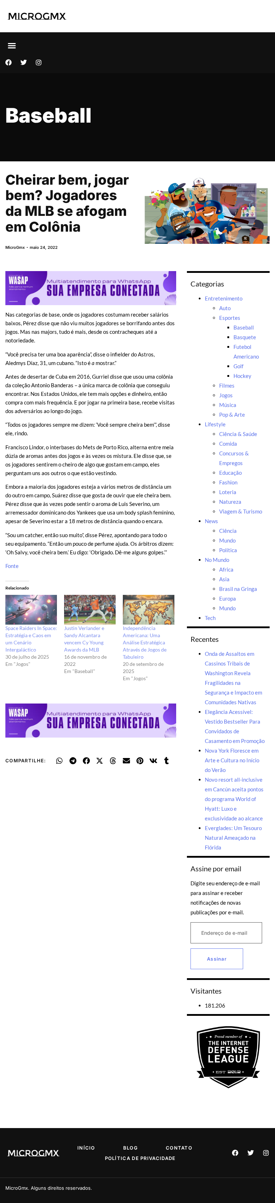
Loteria (227, 492)
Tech (210, 618)
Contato (179, 1148)
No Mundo (217, 559)
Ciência (228, 530)
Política (228, 550)
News (211, 521)
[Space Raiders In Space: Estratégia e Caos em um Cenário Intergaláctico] (31, 609)
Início (86, 1148)
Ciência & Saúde (238, 434)
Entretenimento (223, 298)
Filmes (227, 385)
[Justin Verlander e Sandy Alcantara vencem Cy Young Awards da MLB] (90, 609)
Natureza (230, 501)
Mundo (227, 540)
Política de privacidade (140, 1158)
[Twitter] (23, 62)
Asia (224, 579)
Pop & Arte (232, 414)
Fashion (228, 482)
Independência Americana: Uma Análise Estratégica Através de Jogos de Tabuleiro (145, 642)
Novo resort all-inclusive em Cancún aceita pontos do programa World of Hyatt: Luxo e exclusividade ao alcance (234, 798)
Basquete (244, 337)
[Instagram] (38, 62)
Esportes (229, 317)
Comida (228, 443)
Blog (130, 1148)
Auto (225, 308)
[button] (11, 45)
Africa (226, 569)
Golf (238, 366)
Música (227, 405)
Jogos (226, 395)
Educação (230, 472)
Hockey (242, 376)
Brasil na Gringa (238, 589)
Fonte (12, 566)
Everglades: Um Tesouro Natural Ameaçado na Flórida (233, 838)
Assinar (217, 959)
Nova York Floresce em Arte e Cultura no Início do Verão (232, 760)
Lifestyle (215, 424)
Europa (227, 598)
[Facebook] (8, 62)
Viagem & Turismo (240, 511)
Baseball (48, 115)
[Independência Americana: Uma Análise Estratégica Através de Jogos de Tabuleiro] (148, 609)
